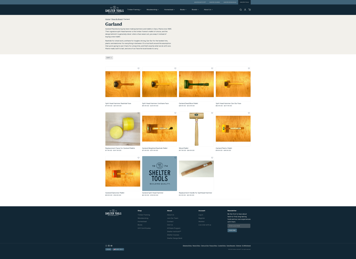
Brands (194, 10)
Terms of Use (205, 245)
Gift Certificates (144, 228)
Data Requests (231, 245)
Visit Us (170, 225)
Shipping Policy (187, 245)
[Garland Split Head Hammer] (159, 173)
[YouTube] (111, 246)
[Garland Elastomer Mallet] (122, 173)
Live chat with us (204, 225)
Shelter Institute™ (174, 232)
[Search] (240, 10)
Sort (108, 57)
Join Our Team (172, 218)
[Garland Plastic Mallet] (233, 128)
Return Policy (196, 245)
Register (201, 218)
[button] (138, 68)
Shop (140, 211)
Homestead (168, 10)
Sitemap (238, 245)
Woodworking (152, 10)
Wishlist (201, 221)
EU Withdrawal (246, 245)
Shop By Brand (116, 19)
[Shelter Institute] (114, 9)
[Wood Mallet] (196, 128)
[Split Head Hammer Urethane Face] (159, 84)
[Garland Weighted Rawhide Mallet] (159, 128)
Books (182, 10)
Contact (170, 221)
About (169, 211)
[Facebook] (109, 246)
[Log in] (244, 10)
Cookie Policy (222, 245)
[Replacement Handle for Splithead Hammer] (196, 173)
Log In (200, 215)
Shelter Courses (173, 235)
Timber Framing (133, 10)
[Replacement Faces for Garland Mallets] (122, 128)
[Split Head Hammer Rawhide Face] (122, 84)
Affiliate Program (173, 228)
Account (201, 211)
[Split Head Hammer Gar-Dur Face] (233, 84)
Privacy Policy (213, 245)
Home (107, 19)
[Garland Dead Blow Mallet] (196, 84)
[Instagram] (106, 246)
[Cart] (249, 10)
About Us (207, 10)
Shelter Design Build (174, 238)
